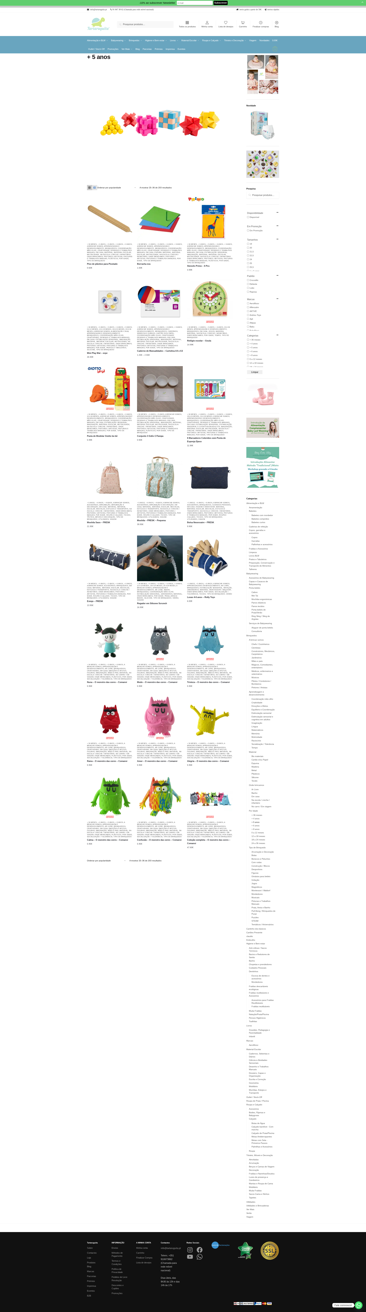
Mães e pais (113, 673)
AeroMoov (253, 1045)
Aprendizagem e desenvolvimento (103, 333)
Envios (115, 1248)
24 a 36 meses (93, 416)
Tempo (218, 335)
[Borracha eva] (160, 219)
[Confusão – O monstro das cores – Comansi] (160, 797)
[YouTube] (190, 1256)
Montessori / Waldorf (220, 590)
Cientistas (256, 648)
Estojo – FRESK (95, 601)
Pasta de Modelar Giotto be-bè (102, 436)
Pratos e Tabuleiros (116, 347)
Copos (254, 537)
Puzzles (255, 917)
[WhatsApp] (199, 1256)
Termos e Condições (117, 1262)
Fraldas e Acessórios (258, 549)
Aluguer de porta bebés (262, 628)
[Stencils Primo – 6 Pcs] (210, 219)
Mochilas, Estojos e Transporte (112, 509)
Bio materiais (257, 756)
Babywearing (252, 573)
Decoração (254, 1170)
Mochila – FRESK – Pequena (151, 520)
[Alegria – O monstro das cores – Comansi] (210, 718)
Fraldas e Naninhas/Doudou (262, 1173)
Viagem (113, 519)
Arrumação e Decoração (161, 505)
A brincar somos (95, 246)
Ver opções (157, 268)
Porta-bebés (254, 588)
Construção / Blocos (261, 866)
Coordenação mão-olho (112, 335)
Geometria (254, 1083)
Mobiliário (253, 1086)
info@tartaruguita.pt (171, 1248)
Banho (167, 590)
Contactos (92, 1253)
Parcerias (91, 1276)
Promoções (117, 1293)
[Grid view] (89, 187)
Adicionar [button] (107, 268)
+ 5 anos (110, 244)
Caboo (255, 592)
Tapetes (252, 1197)
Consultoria (257, 631)
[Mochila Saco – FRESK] (110, 477)
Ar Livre (159, 590)
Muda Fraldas (255, 1011)
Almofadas (254, 1159)
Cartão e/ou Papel (165, 333)
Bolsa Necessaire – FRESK (200, 522)
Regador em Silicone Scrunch (152, 603)
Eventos (91, 1291)
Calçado (252, 1119)
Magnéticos (257, 887)
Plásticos (113, 258)
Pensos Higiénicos (257, 1018)
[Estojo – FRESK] (110, 558)
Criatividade (104, 250)
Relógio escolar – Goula (199, 340)
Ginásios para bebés (261, 876)
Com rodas (257, 862)
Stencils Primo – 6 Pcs (198, 266)
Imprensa (91, 1286)
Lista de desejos (225, 26)
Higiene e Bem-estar (205, 507)
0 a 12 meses (92, 329)
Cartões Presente (254, 932)
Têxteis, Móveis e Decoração (101, 517)
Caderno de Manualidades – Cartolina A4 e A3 (160, 351)
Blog (277, 26)
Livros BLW (254, 556)
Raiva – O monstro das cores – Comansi (107, 761)
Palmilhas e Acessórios (262, 1147)
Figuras (91, 673)
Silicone (91, 349)
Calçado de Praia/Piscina (263, 1133)
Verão (176, 598)
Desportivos (257, 869)
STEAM (255, 921)
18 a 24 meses (118, 329)
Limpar (254, 372)
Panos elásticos (259, 603)
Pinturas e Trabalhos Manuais (161, 258)
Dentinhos (253, 971)
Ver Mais (250, 1209)
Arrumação (104, 505)
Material (108, 252)
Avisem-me (208, 345)
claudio (249, 936)
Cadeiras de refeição (258, 526)
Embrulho (250, 940)
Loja (89, 1257)
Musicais (255, 897)
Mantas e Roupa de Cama (261, 1183)
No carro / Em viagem (261, 806)
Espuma (158, 252)
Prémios (91, 1281)
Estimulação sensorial (215, 252)
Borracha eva (143, 264)
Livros (249, 1026)
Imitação (227, 588)
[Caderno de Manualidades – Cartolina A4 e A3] (160, 302)
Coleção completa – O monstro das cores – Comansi (208, 842)
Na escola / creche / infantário (115, 254)
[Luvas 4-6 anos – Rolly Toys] (210, 558)
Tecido (127, 515)
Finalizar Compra (144, 1257)
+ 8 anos (128, 244)
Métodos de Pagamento (117, 1254)
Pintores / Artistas (113, 256)
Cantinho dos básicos (256, 929)
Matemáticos (257, 730)
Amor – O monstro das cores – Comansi (157, 761)
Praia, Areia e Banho (261, 907)
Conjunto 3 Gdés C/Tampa (150, 436)
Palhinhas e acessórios (262, 544)
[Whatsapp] (359, 1305)
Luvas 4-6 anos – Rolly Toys (201, 597)
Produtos (91, 1262)
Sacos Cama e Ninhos (259, 1194)
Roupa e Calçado (114, 515)
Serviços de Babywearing (260, 623)
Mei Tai (255, 595)
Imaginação (192, 254)
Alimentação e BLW (119, 331)
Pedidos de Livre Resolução (119, 1279)
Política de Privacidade (117, 1271)
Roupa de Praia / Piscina (257, 1101)
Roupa (252, 1151)
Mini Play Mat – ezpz (97, 353)
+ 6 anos (119, 244)
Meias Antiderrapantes (262, 1136)
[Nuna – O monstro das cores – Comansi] (110, 639)
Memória (256, 733)
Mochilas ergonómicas (262, 599)
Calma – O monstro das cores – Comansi (107, 840)
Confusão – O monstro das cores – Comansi (159, 840)
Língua (255, 726)
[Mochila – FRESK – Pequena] (160, 477)
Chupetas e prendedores (260, 964)
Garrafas (256, 541)
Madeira (219, 331)
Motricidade (93, 254)
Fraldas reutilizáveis (261, 1006)
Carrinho (243, 26)
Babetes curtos (258, 522)
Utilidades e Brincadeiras (257, 1205)
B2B (89, 1295)
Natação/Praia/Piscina (259, 1014)
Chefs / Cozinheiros (260, 644)
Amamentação (255, 507)
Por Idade (124, 258)
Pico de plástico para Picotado (102, 264)
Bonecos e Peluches (261, 859)
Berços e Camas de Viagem (261, 1166)
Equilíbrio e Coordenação (263, 709)
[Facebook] (199, 1249)
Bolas (254, 855)
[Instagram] (190, 1249)
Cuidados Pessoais (221, 505)
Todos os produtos (187, 26)
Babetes (252, 511)
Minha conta (207, 26)
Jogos (212, 331)
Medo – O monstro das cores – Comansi (157, 682)
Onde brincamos (95, 256)
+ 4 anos (102, 244)
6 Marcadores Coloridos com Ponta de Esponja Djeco (206, 440)
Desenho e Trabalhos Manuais (114, 337)
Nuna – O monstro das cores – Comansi (107, 682)
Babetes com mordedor (262, 515)
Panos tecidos (258, 606)
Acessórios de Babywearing (261, 578)
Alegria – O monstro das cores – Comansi (208, 761)
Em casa (99, 252)
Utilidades (104, 519)
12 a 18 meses (105, 329)
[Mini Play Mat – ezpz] (110, 302)
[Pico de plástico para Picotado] (110, 219)
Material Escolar (122, 252)
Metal (254, 770)
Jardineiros (167, 594)
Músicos (255, 677)
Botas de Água (258, 1123)
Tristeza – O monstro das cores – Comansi (208, 682)
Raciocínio (256, 740)
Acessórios (92, 505)
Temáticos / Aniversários (263, 924)
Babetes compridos (260, 519)
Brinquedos (111, 248)
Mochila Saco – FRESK (98, 522)
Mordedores (257, 894)
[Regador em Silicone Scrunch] (160, 558)
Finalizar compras (261, 26)
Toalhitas (253, 1021)
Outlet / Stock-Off (254, 1097)
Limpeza (253, 552)
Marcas (249, 1041)
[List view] (94, 187)
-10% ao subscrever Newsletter (157, 2)
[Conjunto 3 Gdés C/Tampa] (160, 389)
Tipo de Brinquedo (96, 261)
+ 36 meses (92, 244)
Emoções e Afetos (117, 671)
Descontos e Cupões (118, 1287)
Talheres (253, 569)
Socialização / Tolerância (100, 679)
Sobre (90, 1248)
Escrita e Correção (257, 1079)
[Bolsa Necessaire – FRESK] (210, 477)
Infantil (252, 1036)
